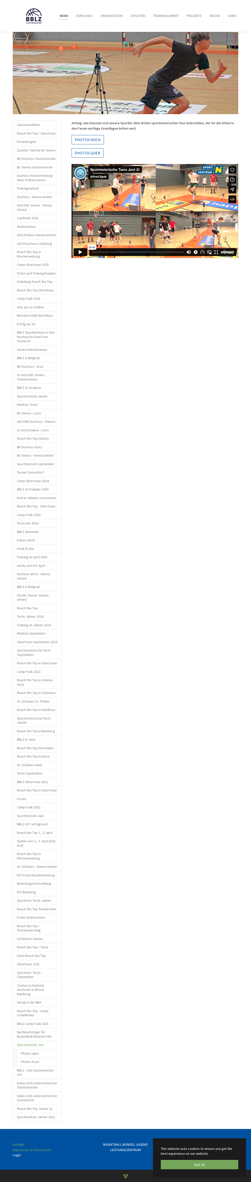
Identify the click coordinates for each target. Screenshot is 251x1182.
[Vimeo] (125, 1177)
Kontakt (18, 1144)
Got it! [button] (199, 1164)
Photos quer (87, 152)
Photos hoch (88, 139)
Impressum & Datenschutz (32, 1150)
